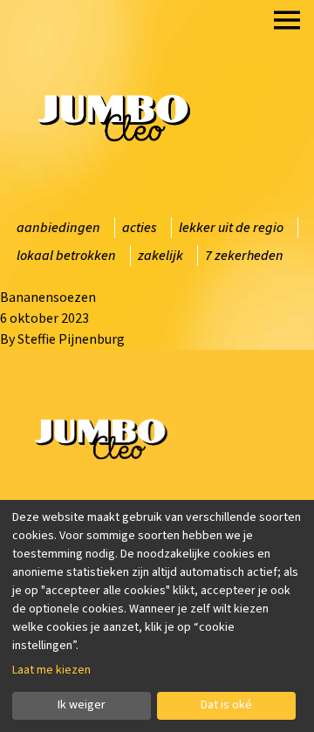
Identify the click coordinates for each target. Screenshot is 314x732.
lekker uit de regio (231, 227)
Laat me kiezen (51, 670)
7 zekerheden (244, 255)
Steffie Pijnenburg (71, 339)
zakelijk (160, 255)
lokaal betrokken (66, 255)
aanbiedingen (58, 227)
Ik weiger (82, 705)
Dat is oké (226, 705)
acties (139, 227)
